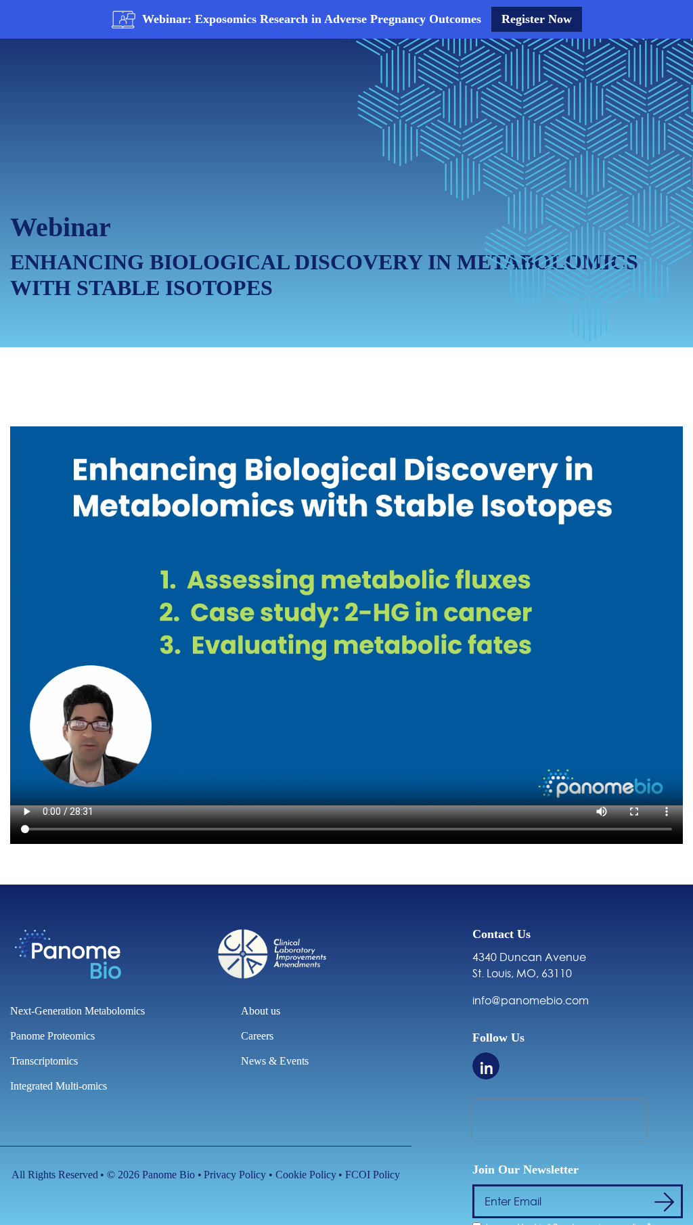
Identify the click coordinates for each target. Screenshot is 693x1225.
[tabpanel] (346, 19)
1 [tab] (346, 42)
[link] (79, 85)
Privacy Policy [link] (235, 1174)
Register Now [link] (536, 19)
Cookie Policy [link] (305, 1174)
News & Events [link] (275, 1061)
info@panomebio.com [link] (530, 1000)
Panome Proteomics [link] (52, 1036)
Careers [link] (257, 1036)
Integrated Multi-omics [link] (58, 1086)
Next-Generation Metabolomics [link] (77, 1011)
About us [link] (260, 1011)
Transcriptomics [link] (44, 1061)
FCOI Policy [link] (372, 1174)
